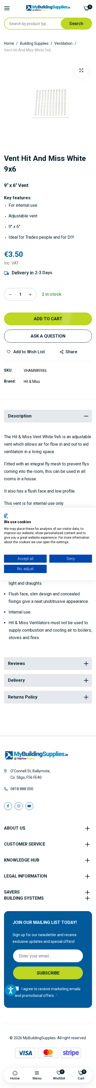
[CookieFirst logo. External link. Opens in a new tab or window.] (6, 516)
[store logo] (48, 8)
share (71, 351)
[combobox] (39, 23)
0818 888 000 (21, 789)
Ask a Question (48, 336)
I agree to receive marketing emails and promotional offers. (48, 992)
